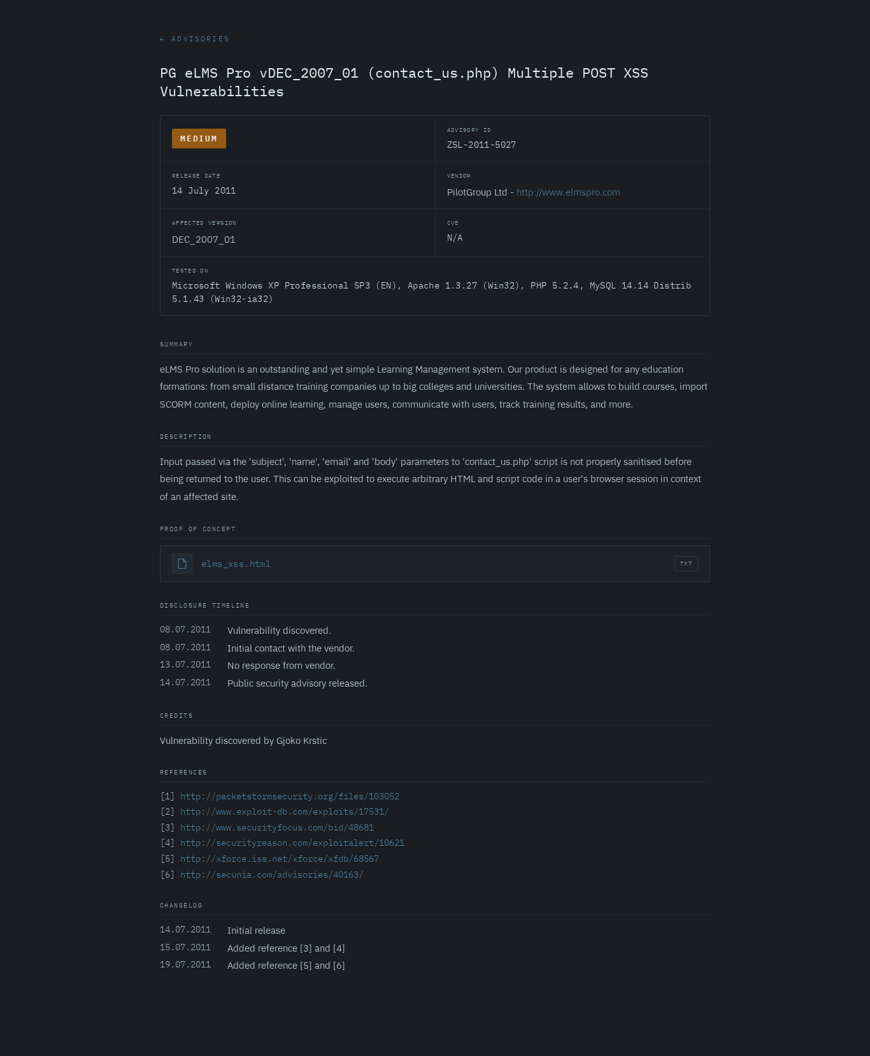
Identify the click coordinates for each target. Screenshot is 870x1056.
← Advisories (195, 38)
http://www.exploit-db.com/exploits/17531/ (284, 811)
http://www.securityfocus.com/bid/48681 (277, 827)
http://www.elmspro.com (568, 191)
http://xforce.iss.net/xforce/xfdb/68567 (279, 858)
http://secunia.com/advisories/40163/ (272, 874)
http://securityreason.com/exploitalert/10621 (292, 842)
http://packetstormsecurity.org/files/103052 (289, 796)
